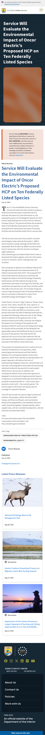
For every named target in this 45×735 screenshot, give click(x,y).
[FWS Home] (4, 10)
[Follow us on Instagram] (12, 661)
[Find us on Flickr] (28, 661)
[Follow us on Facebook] (6, 661)
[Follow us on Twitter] (17, 661)
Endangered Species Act (11, 463)
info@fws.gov (29, 671)
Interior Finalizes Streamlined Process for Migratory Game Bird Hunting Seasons (22, 569)
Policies (10, 696)
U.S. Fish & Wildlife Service (17, 10)
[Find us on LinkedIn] (23, 661)
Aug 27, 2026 (9, 578)
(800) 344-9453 (11, 671)
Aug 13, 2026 (9, 631)
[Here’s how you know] (22, 3)
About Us (10, 682)
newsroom (19, 155)
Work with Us (13, 703)
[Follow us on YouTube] (33, 661)
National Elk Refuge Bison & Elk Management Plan (18, 516)
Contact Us (12, 689)
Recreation (12, 562)
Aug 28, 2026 (9, 525)
